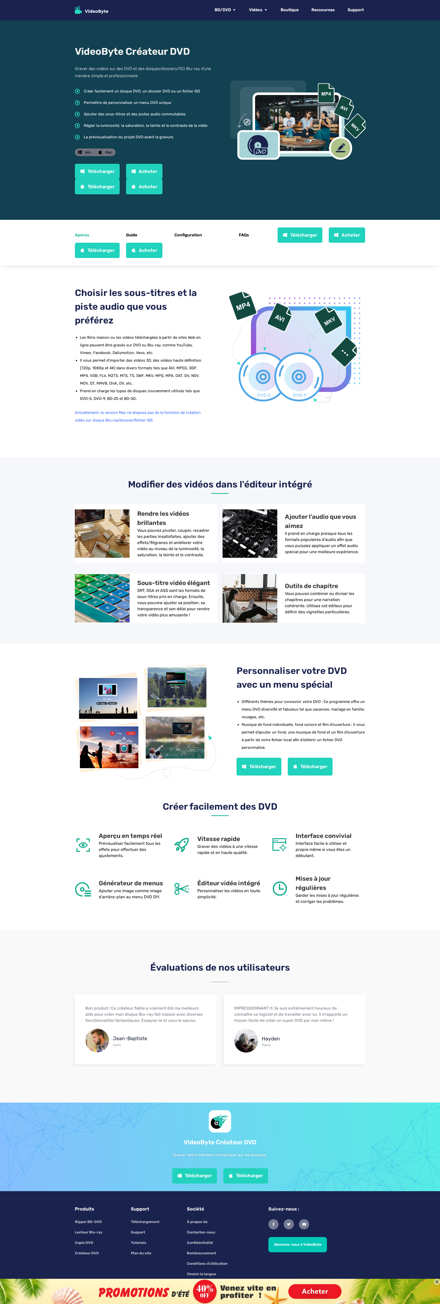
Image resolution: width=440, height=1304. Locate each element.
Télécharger (101, 171)
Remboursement (201, 1253)
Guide (131, 235)
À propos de (197, 1222)
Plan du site (141, 1253)
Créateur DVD (87, 1253)
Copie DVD (84, 1243)
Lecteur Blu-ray (88, 1232)
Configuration (188, 235)
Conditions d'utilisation (207, 1263)
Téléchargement (145, 1222)
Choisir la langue (201, 1274)
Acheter (148, 171)
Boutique (290, 9)
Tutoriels (138, 1243)
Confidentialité (200, 1243)
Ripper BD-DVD (88, 1222)
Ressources (323, 9)
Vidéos (256, 9)
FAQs (244, 235)
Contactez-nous (201, 1232)
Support (356, 9)
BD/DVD (223, 9)
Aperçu (82, 235)
